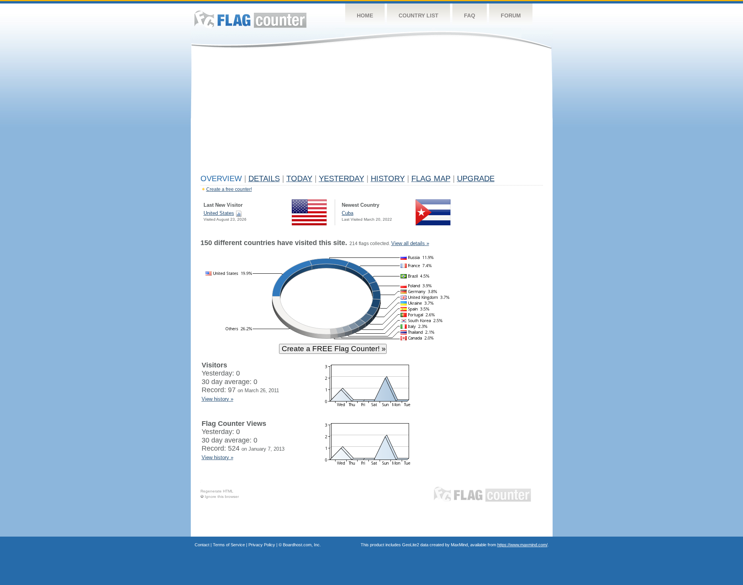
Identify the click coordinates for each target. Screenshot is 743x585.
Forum (511, 15)
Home (365, 15)
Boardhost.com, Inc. (302, 544)
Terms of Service (229, 544)
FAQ (469, 15)
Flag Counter (250, 19)
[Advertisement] (371, 113)
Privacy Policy (261, 544)
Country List (418, 15)
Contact (202, 544)
